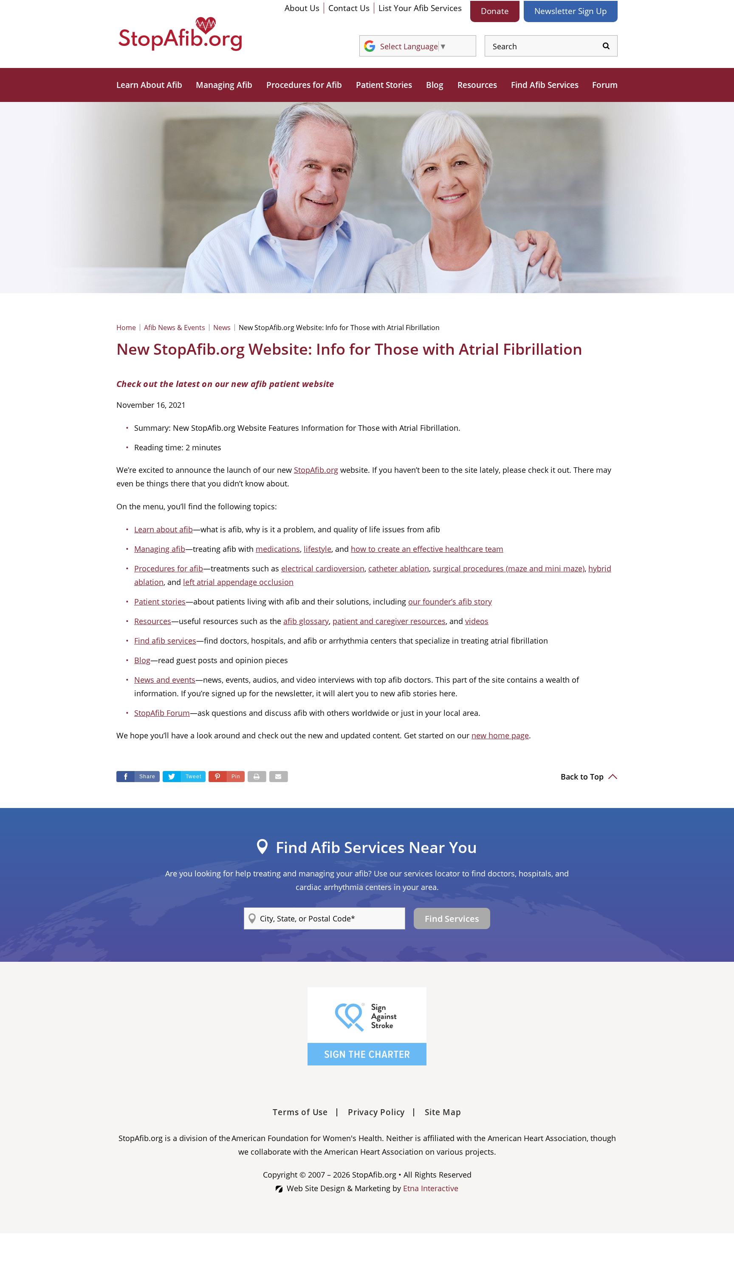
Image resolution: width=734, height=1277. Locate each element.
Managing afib (159, 549)
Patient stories (160, 601)
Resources (477, 84)
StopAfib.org (316, 470)
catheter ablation (398, 568)
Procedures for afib (168, 568)
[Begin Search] (606, 46)
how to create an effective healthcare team (427, 549)
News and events (164, 680)
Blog (434, 84)
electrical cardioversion (322, 568)
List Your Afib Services (420, 8)
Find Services (452, 918)
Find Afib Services (545, 84)
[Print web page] (257, 776)
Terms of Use (300, 1112)
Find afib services (165, 641)
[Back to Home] (180, 34)
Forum (605, 84)
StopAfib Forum (162, 713)
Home (126, 327)
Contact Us (349, 8)
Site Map (443, 1112)
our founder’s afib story (450, 601)
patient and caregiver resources (389, 621)
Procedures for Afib (304, 84)
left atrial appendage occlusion (238, 582)
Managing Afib (224, 84)
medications (278, 549)
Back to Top (583, 776)
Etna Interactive (430, 1188)
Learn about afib (163, 529)
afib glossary (306, 621)
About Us (302, 8)
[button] (227, 776)
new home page (500, 735)
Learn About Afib (149, 84)
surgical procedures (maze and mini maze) (508, 568)
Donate (495, 11)
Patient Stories (384, 84)
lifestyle (317, 549)
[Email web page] (278, 776)
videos (476, 621)
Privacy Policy (376, 1112)
